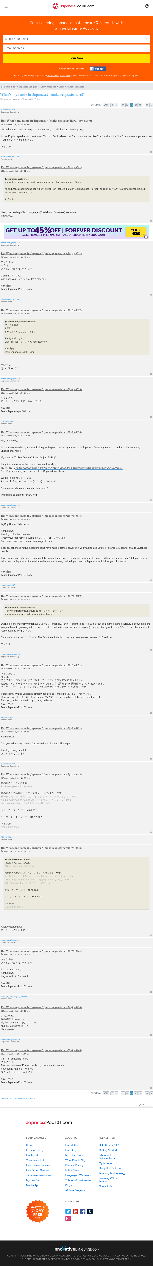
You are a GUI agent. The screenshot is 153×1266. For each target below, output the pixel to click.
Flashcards (32, 1155)
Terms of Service (114, 1259)
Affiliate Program (75, 1190)
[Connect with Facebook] (97, 68)
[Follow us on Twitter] (68, 1211)
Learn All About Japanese (71, 87)
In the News (72, 1170)
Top (151, 152)
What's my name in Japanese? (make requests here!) (42, 94)
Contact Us (105, 1186)
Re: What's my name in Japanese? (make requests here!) (40, 120)
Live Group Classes (37, 1170)
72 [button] (147, 105)
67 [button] (140, 105)
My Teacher (33, 1180)
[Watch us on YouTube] (75, 1211)
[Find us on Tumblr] (90, 1211)
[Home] (73, 9)
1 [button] (116, 105)
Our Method (72, 1144)
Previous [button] (112, 105)
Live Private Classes (38, 1165)
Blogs (68, 1185)
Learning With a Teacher (108, 1180)
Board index (10, 87)
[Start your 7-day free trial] (37, 1211)
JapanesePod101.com (99, 1256)
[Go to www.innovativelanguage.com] (76, 1248)
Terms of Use (53, 75)
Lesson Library (35, 1150)
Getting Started (108, 1150)
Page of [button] (106, 105)
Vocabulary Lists (35, 1160)
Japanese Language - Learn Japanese (37, 87)
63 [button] (123, 105)
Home (29, 1144)
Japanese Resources (38, 1175)
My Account (106, 1163)
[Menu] (6, 6)
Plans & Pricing (74, 1165)
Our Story (71, 1150)
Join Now (76, 58)
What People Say (75, 1160)
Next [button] (151, 105)
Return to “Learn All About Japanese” (18, 1099)
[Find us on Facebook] (83, 1211)
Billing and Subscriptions (107, 1157)
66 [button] (136, 105)
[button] (147, 6)
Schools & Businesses (78, 1180)
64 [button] (127, 105)
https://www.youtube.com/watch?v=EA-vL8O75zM (43, 467)
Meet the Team (74, 1155)
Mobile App (32, 1185)
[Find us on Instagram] (68, 1218)
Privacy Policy (65, 75)
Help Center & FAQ (110, 1144)
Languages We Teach (78, 1175)
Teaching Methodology (112, 1173)
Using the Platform (110, 1168)
